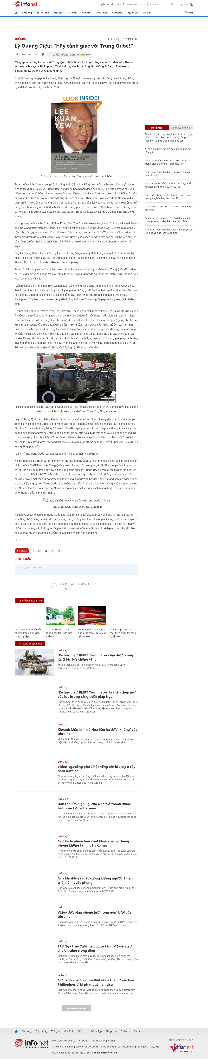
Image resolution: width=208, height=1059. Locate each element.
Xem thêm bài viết (76, 1008)
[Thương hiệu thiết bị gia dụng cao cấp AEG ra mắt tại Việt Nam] (92, 615)
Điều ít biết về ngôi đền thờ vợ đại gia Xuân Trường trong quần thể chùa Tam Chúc (168, 220)
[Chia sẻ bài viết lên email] (30, 54)
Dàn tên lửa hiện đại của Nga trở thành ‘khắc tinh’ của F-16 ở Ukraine (94, 806)
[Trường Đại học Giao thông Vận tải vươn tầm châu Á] (60, 615)
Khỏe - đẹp (101, 12)
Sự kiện (147, 12)
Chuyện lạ (117, 12)
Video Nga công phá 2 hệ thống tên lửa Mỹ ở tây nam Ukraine (96, 768)
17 (185, 163)
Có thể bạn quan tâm (30, 600)
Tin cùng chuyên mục (30, 643)
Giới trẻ (86, 12)
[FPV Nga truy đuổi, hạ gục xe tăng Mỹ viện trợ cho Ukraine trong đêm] (34, 954)
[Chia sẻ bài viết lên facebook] (17, 54)
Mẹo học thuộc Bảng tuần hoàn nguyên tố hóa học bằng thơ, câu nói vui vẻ (168, 185)
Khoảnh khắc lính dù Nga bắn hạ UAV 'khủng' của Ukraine (97, 731)
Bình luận (22, 550)
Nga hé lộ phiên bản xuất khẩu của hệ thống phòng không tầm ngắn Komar (93, 843)
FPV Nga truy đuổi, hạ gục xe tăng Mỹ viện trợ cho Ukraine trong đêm (95, 948)
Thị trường (43, 12)
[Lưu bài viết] (43, 54)
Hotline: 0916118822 (135, 4)
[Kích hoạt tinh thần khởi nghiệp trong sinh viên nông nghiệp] (29, 615)
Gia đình (72, 12)
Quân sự (133, 12)
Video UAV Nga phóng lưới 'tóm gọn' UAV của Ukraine (94, 914)
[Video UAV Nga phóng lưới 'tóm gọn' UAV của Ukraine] (34, 920)
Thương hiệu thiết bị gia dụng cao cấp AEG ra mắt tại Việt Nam (92, 633)
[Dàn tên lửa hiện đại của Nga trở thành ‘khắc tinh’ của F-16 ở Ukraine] (34, 811)
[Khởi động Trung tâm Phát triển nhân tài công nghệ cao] (124, 615)
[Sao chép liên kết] (36, 54)
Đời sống (27, 12)
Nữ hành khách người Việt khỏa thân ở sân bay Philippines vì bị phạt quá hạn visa (96, 982)
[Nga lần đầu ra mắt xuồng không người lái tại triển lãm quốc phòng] (34, 886)
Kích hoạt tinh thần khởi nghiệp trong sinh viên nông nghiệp (28, 633)
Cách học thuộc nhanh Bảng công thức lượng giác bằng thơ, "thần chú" (166, 162)
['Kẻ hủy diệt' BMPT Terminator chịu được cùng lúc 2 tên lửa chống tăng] (34, 662)
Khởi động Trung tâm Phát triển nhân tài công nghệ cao (123, 633)
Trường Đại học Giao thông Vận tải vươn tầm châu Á (59, 633)
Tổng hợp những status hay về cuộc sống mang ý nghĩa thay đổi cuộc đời (167, 196)
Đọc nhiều (156, 127)
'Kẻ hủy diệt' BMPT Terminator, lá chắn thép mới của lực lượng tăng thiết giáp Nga (97, 694)
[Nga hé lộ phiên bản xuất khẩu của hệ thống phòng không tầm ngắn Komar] (34, 848)
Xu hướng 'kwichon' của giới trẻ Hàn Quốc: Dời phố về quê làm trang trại (168, 231)
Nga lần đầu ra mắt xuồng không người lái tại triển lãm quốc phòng (95, 880)
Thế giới (58, 12)
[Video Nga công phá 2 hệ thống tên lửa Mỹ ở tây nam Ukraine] (34, 774)
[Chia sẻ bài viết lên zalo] (23, 54)
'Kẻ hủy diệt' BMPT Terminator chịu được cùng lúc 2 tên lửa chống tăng (95, 657)
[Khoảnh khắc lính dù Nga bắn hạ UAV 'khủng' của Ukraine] (34, 737)
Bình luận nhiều (181, 127)
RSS (191, 12)
